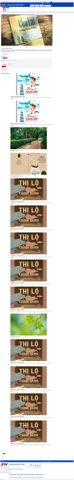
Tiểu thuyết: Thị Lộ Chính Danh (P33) (17, 201)
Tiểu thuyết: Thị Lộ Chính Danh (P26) (17, 416)
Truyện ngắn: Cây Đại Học (15, 336)
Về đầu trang (49, 461)
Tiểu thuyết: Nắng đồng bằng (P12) (6, 48)
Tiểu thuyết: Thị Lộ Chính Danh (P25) (17, 443)
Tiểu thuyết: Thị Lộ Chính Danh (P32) (17, 228)
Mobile (45, 461)
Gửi (3, 66)
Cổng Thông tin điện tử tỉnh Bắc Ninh (29, 474)
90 (3, 456)
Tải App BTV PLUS (9, 1)
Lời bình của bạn (5, 57)
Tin (42, 5)
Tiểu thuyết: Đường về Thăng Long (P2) (17, 96)
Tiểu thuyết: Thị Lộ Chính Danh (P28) (17, 362)
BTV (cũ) (32, 5)
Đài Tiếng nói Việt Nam (20, 474)
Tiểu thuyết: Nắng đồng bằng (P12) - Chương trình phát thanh (26, 14)
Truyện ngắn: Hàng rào (14, 150)
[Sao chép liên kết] (8, 54)
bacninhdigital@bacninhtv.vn (6, 472)
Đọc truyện (15, 14)
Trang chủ (2, 461)
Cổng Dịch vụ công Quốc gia (39, 474)
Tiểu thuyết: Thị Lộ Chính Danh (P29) (17, 309)
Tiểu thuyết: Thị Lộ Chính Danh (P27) (17, 389)
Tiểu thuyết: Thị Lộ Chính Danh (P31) (17, 255)
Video (37, 5)
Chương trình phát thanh (8, 14)
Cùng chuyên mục (5, 73)
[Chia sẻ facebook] (4, 54)
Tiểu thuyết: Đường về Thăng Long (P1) (17, 123)
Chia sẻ (3, 56)
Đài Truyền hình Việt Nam (12, 474)
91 (3, 457)
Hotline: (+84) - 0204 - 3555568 (34, 3)
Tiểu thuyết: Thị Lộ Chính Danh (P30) (17, 282)
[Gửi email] (6, 54)
